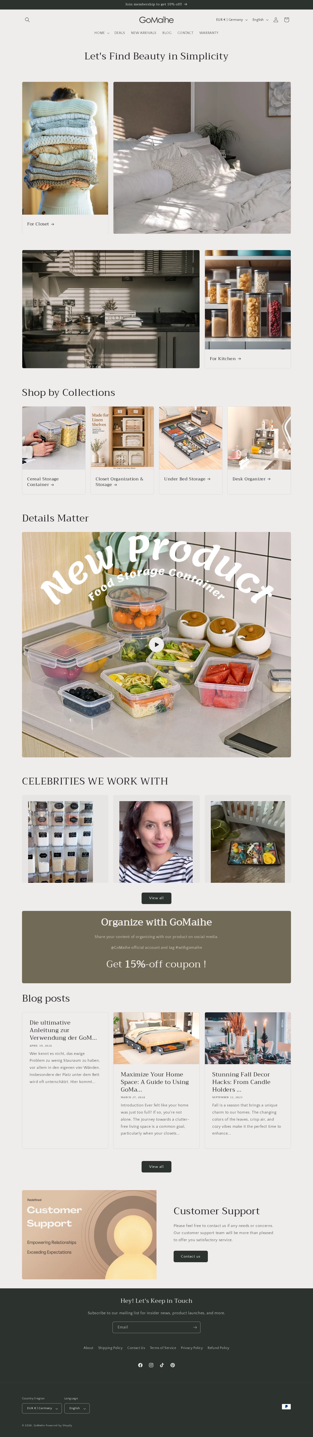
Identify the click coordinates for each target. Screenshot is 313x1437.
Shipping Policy (110, 1348)
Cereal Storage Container (43, 482)
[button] (27, 19)
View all (156, 898)
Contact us (191, 1256)
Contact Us (136, 1348)
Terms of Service (163, 1348)
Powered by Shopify (59, 1425)
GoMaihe (39, 1425)
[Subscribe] (195, 1327)
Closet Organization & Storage (120, 482)
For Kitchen (223, 359)
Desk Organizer (249, 479)
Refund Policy (218, 1348)
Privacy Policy (192, 1348)
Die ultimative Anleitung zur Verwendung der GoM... (63, 1030)
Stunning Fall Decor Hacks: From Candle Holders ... (241, 1082)
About (88, 1348)
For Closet (38, 224)
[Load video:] (156, 644)
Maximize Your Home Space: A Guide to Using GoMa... (155, 1082)
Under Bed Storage (184, 479)
